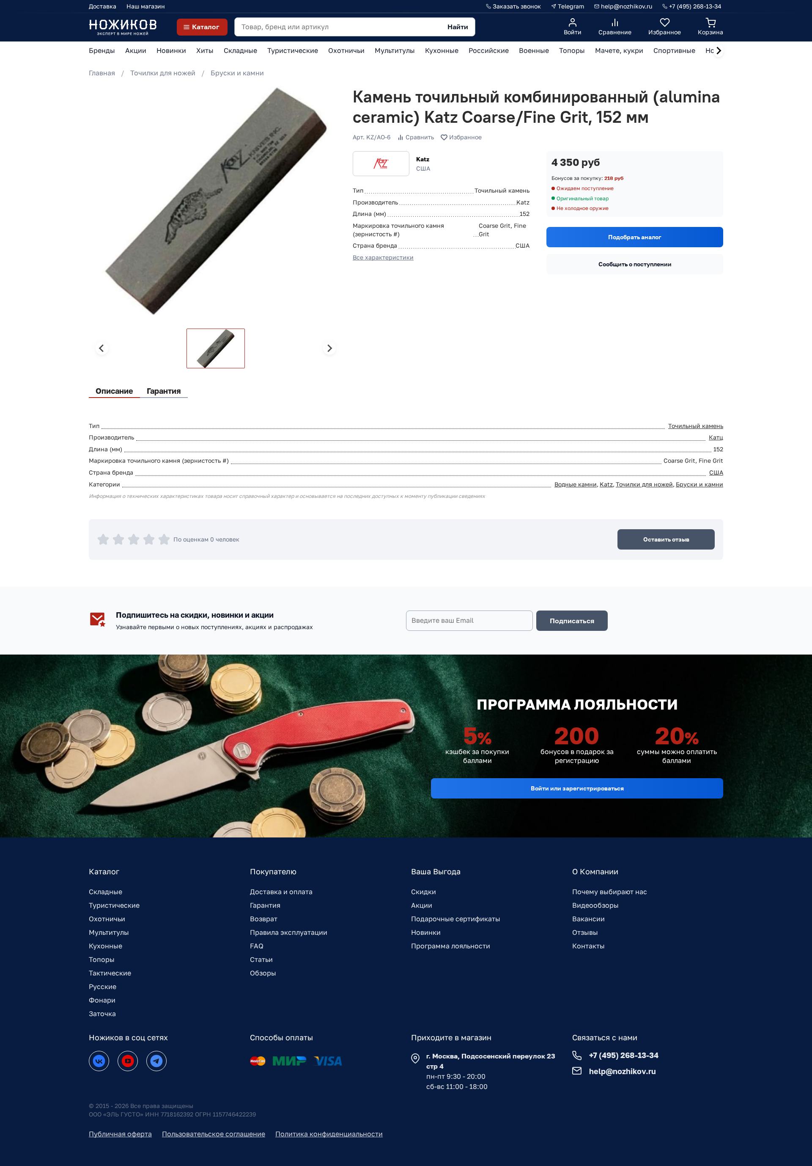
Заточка (102, 1013)
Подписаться (572, 620)
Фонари (102, 1000)
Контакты (588, 946)
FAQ (256, 946)
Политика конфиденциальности (329, 1134)
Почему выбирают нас (609, 891)
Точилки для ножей (162, 73)
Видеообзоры (595, 905)
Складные (105, 891)
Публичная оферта (120, 1134)
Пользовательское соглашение (213, 1134)
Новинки (426, 932)
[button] (216, 348)
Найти (457, 26)
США (716, 472)
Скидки (423, 891)
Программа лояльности (450, 946)
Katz (422, 159)
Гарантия (265, 905)
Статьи (261, 959)
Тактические (110, 973)
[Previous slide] (102, 348)
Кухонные (105, 946)
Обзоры (263, 973)
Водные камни (575, 484)
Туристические (114, 905)
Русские (102, 986)
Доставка (102, 6)
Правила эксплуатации (288, 932)
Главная (102, 73)
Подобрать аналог (634, 236)
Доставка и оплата (281, 891)
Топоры (102, 959)
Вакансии (588, 919)
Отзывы (585, 932)
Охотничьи (107, 919)
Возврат (263, 919)
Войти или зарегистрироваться (577, 788)
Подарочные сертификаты (455, 919)
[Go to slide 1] (98, 305)
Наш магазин (145, 6)
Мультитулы (109, 932)
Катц (716, 437)
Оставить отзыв (666, 539)
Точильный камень (695, 425)
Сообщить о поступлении (635, 264)
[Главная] (122, 27)
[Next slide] (718, 50)
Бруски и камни (237, 73)
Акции (421, 905)
